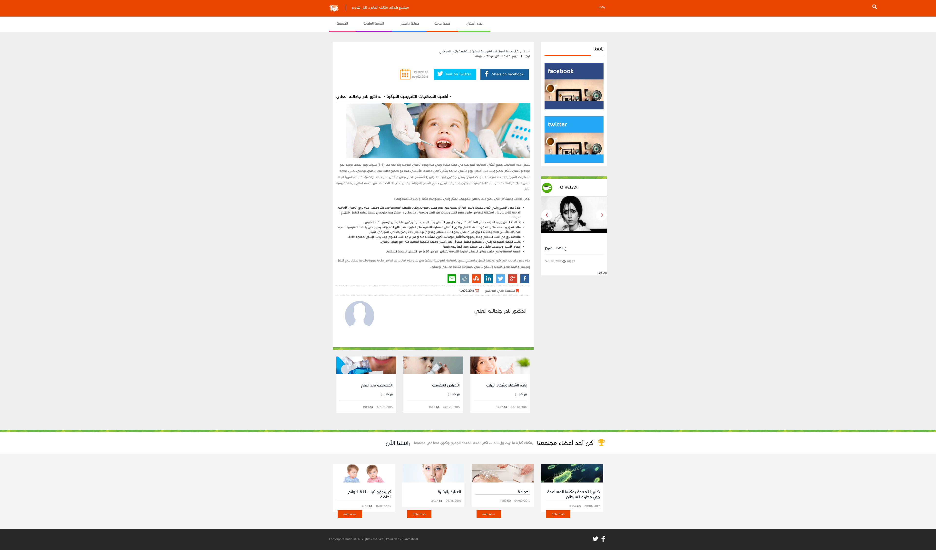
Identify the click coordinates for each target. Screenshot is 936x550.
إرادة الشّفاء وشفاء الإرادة (506, 385)
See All (602, 273)
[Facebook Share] (524, 278)
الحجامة (524, 491)
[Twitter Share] (500, 278)
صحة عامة (442, 23)
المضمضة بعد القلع (377, 385)
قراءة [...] (387, 394)
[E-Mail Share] (452, 278)
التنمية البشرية (373, 23)
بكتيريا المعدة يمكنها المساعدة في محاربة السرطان (573, 494)
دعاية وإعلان (409, 23)
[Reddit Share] (464, 278)
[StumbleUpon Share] (476, 278)
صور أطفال (474, 23)
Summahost (410, 539)
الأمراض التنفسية (446, 385)
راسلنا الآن (397, 443)
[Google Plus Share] (512, 278)
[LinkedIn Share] (488, 278)
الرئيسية (342, 23)
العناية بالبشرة (449, 491)
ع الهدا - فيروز (556, 248)
